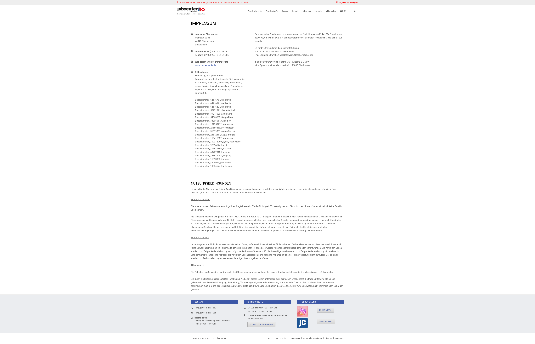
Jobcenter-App (326, 321)
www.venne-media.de (205, 65)
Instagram (326, 310)
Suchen (355, 11)
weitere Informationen (262, 324)
